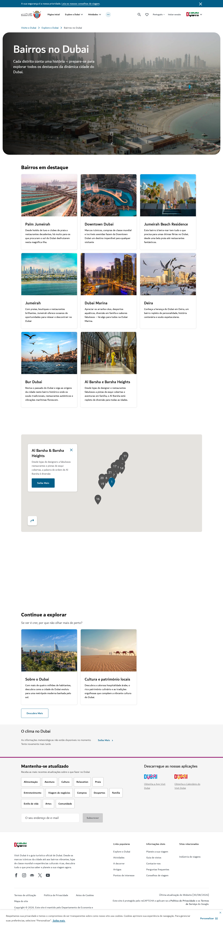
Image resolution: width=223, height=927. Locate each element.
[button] (209, 918)
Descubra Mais (35, 713)
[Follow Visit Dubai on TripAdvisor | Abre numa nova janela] (32, 875)
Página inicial (54, 14)
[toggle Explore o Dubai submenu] (82, 14)
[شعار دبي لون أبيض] (20, 845)
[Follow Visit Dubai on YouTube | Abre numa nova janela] (48, 875)
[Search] (139, 15)
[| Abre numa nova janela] (24, 875)
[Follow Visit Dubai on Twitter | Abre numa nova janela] (40, 875)
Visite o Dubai (28, 28)
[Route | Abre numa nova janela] (32, 520)
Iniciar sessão (174, 14)
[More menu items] (108, 14)
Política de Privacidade (182, 901)
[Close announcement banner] (200, 4)
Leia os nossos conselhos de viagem (81, 3)
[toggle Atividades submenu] (100, 14)
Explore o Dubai (72, 14)
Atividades (93, 14)
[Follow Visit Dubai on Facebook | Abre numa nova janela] (16, 875)
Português (158, 14)
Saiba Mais (43, 483)
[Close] (71, 450)
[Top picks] (147, 14)
